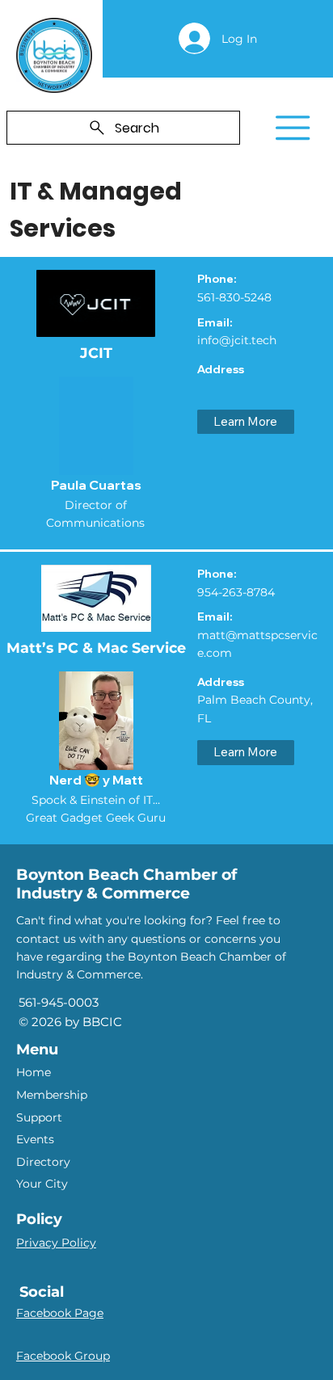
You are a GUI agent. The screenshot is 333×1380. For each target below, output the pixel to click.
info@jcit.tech (236, 340)
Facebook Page (59, 1313)
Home (33, 1072)
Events (35, 1139)
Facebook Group (63, 1355)
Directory (43, 1162)
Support (39, 1117)
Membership (51, 1095)
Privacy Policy (56, 1242)
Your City (42, 1183)
